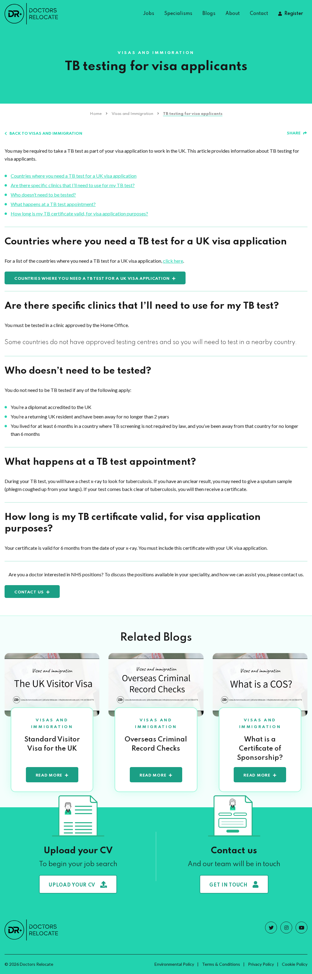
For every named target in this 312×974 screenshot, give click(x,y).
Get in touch (228, 885)
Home (96, 114)
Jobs (148, 13)
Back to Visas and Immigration (45, 134)
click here (173, 261)
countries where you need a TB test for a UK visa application (92, 279)
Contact (259, 13)
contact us (29, 592)
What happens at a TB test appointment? (53, 204)
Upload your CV (72, 885)
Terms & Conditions (221, 964)
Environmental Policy (174, 964)
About (232, 13)
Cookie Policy (294, 964)
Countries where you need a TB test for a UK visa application (73, 176)
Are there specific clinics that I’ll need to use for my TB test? (73, 185)
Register (293, 13)
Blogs (208, 13)
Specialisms (178, 13)
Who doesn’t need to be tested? (43, 194)
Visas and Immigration (132, 114)
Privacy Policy (261, 964)
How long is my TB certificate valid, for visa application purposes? (79, 213)
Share (294, 133)
